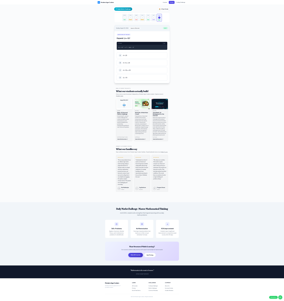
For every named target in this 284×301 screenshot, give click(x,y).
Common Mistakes (153, 290)
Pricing (171, 2)
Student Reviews (169, 290)
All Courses (134, 285)
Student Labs (119, 96)
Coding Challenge (180, 2)
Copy (164, 43)
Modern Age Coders (112, 283)
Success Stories (169, 288)
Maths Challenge (153, 288)
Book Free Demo (136, 290)
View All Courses (136, 255)
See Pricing (150, 255)
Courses (165, 2)
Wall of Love (164, 152)
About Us (167, 285)
